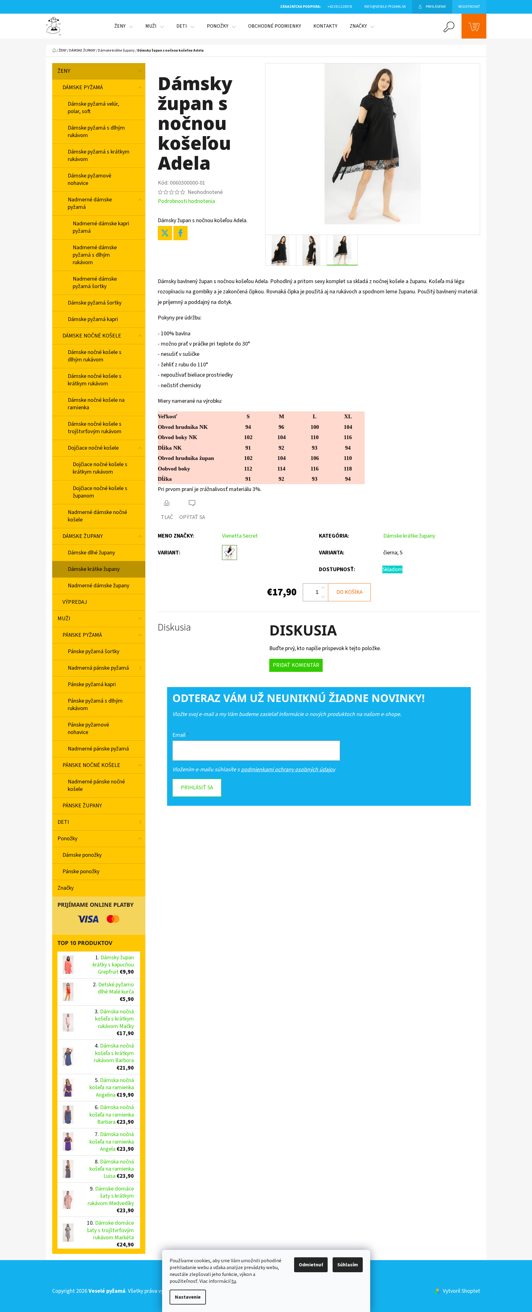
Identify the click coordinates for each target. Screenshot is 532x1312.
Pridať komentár (296, 665)
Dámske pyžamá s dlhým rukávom (96, 131)
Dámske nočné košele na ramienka (96, 403)
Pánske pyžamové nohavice (88, 728)
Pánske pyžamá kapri (92, 684)
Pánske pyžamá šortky (93, 651)
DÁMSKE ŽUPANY (82, 536)
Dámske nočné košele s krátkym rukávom (94, 380)
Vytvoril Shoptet (461, 1291)
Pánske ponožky (80, 871)
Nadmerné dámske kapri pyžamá (101, 227)
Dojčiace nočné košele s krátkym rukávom (100, 468)
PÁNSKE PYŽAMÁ (82, 635)
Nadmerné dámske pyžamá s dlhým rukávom (95, 255)
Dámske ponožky (82, 855)
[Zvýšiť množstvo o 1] (323, 588)
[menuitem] (123, 26)
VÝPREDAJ (74, 602)
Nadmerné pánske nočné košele (96, 785)
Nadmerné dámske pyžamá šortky (95, 282)
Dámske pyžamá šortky (94, 303)
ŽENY (63, 71)
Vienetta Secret (240, 536)
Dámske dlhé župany (91, 553)
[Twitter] (165, 233)
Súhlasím (347, 1264)
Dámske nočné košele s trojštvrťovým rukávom (94, 427)
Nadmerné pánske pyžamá (98, 749)
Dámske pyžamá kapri (93, 319)
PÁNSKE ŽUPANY (82, 806)
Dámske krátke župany (94, 569)
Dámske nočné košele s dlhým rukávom (94, 356)
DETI (63, 822)
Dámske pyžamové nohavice (89, 179)
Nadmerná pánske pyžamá (98, 668)
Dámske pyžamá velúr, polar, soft (93, 107)
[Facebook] (180, 233)
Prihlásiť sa (197, 787)
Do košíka (349, 592)
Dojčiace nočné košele (93, 448)
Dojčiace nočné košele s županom (100, 492)
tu (233, 1281)
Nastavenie (188, 1297)
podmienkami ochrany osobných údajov (288, 769)
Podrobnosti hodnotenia (186, 201)
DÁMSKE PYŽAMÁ (82, 87)
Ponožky (67, 838)
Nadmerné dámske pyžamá (90, 203)
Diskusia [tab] (174, 627)
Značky (65, 888)
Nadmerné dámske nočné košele (97, 516)
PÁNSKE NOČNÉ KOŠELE (91, 765)
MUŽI (63, 618)
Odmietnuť (311, 1264)
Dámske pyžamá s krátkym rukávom (99, 155)
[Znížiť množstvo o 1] (323, 596)
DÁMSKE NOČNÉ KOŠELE (91, 336)
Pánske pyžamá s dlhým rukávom (95, 704)
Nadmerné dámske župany (98, 585)
